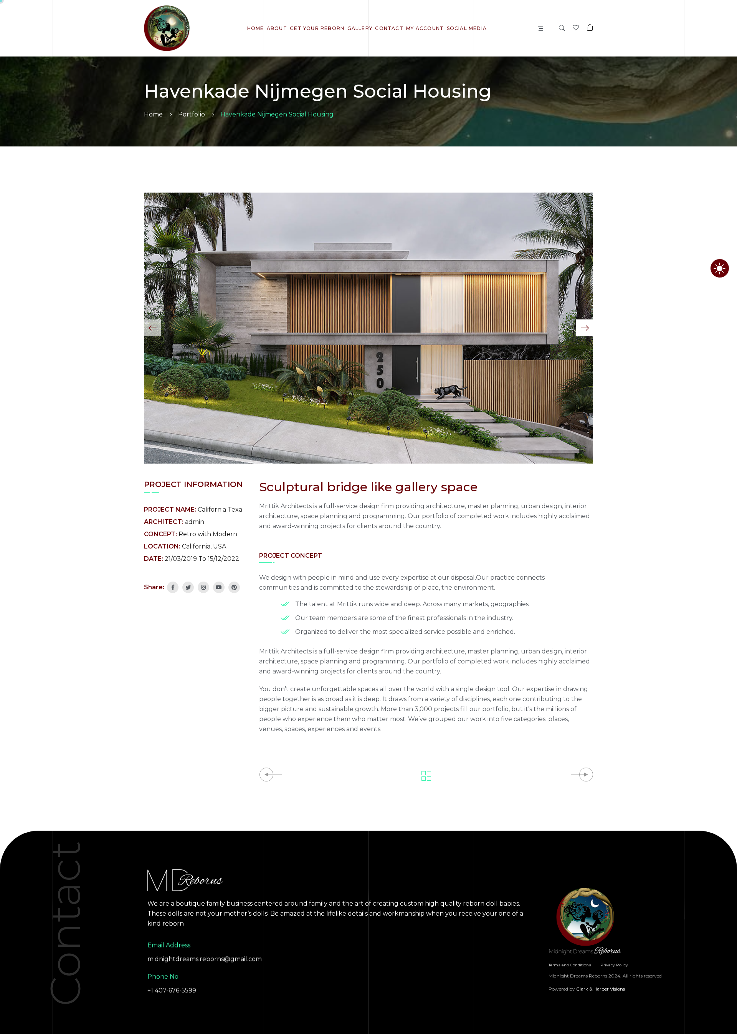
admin (194, 521)
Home (153, 114)
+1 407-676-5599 (171, 990)
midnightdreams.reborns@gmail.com (204, 959)
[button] (152, 327)
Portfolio (191, 114)
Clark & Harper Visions (600, 989)
